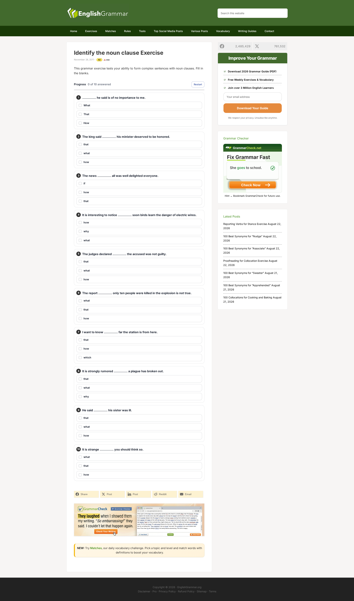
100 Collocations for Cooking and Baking (247, 297)
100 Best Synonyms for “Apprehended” (247, 285)
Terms (212, 591)
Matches (96, 548)
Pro (154, 591)
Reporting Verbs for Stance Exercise (245, 223)
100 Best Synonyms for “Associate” (244, 248)
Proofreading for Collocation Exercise (245, 260)
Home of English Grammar (97, 13)
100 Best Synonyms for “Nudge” (242, 236)
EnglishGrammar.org (189, 587)
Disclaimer (144, 591)
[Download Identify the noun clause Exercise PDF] (106, 60)
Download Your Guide (252, 108)
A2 (99, 60)
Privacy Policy (167, 591)
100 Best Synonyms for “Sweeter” (243, 272)
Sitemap (202, 591)
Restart (198, 84)
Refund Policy (186, 591)
